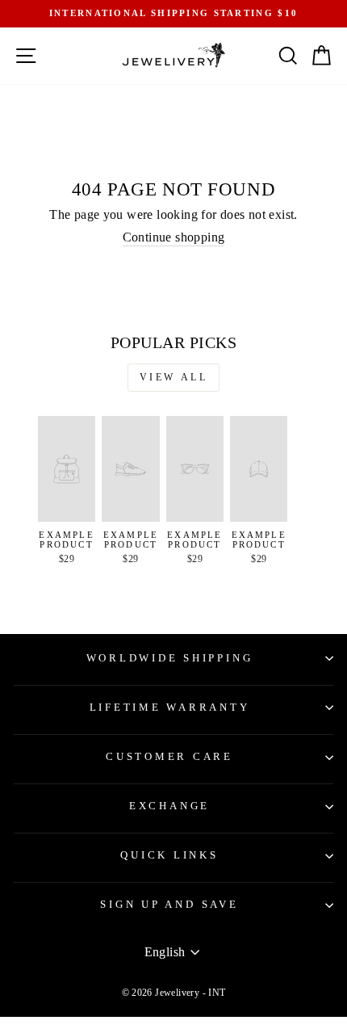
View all (174, 377)
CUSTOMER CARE (169, 756)
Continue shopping (174, 237)
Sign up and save (169, 904)
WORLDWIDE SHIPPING (169, 658)
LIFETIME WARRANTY (170, 707)
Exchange (169, 806)
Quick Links (169, 855)
